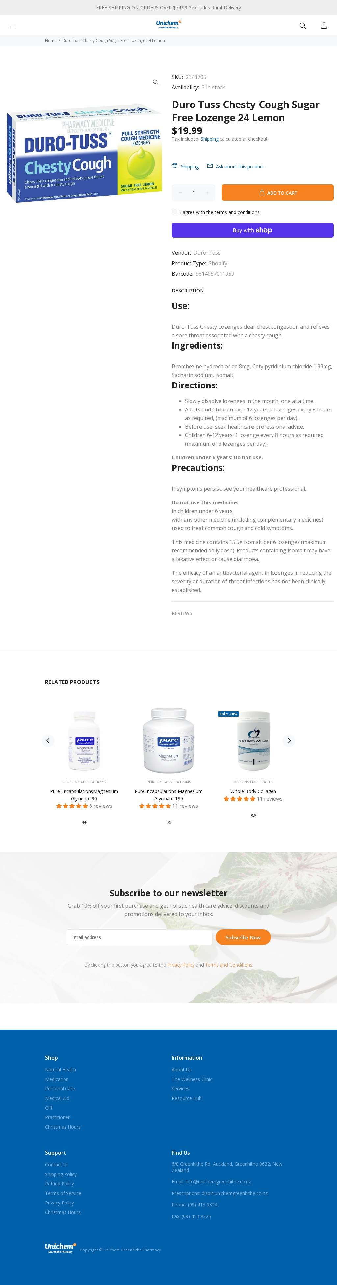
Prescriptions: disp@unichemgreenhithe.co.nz (220, 1193)
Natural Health (60, 1069)
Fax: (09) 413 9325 (191, 1216)
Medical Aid (57, 1098)
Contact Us (57, 1164)
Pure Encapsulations (84, 782)
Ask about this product (240, 166)
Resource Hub (187, 1098)
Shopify (218, 263)
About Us (182, 1069)
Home (51, 40)
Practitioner (57, 1117)
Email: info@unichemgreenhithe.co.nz (211, 1182)
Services (180, 1089)
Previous (48, 741)
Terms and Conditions (228, 965)
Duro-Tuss (207, 252)
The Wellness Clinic (192, 1079)
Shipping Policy (61, 1174)
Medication (57, 1079)
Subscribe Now (243, 937)
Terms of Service (63, 1193)
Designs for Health (253, 782)
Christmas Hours (63, 1127)
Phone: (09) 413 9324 (194, 1205)
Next (289, 741)
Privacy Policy (180, 965)
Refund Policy (59, 1183)
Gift (49, 1108)
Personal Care (60, 1089)
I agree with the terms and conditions (220, 212)
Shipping (210, 139)
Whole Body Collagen (253, 791)
